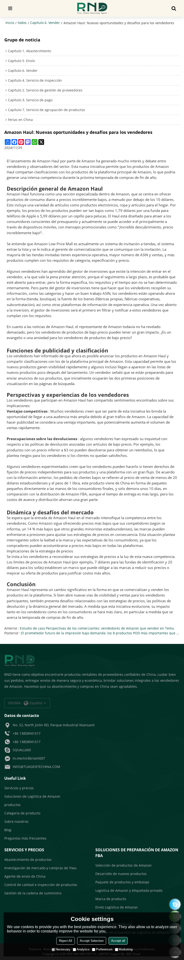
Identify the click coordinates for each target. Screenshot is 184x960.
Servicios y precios (19, 788)
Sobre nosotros (16, 821)
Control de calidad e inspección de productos (40, 884)
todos (22, 22)
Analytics (83, 949)
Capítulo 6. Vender (45, 22)
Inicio (10, 22)
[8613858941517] (175, 904)
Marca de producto (110, 899)
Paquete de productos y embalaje (122, 882)
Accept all (118, 941)
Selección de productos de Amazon (123, 865)
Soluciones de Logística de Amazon (32, 796)
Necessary (63, 949)
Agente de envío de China (25, 876)
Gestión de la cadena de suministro (32, 893)
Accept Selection (92, 941)
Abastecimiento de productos (28, 859)
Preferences (104, 949)
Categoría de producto (22, 813)
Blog (7, 830)
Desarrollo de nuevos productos (121, 873)
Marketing (125, 949)
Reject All (65, 941)
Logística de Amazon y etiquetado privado (128, 890)
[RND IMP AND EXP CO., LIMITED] (92, 8)
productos (12, 804)
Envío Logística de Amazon (116, 907)
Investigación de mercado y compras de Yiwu (40, 868)
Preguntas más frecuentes (25, 838)
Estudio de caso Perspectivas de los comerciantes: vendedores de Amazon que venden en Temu (97, 628)
